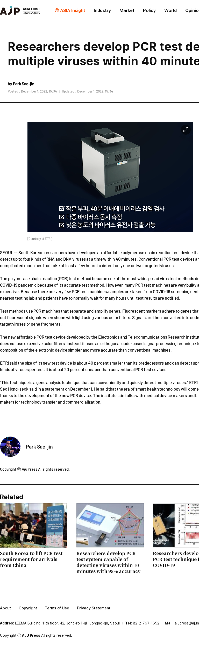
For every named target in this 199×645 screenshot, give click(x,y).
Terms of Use (57, 608)
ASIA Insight (72, 10)
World (170, 10)
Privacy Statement (93, 608)
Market (126, 10)
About (5, 608)
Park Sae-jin (39, 446)
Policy (149, 10)
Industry (102, 10)
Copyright (28, 608)
